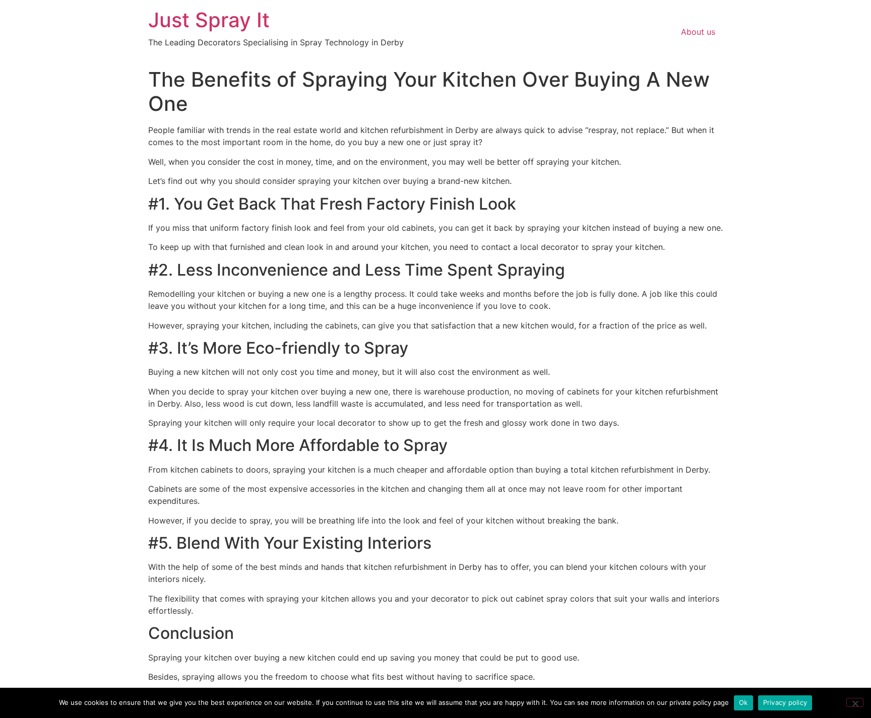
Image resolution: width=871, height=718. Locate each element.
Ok (743, 702)
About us (698, 32)
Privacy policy (785, 702)
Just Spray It (209, 20)
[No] (854, 702)
